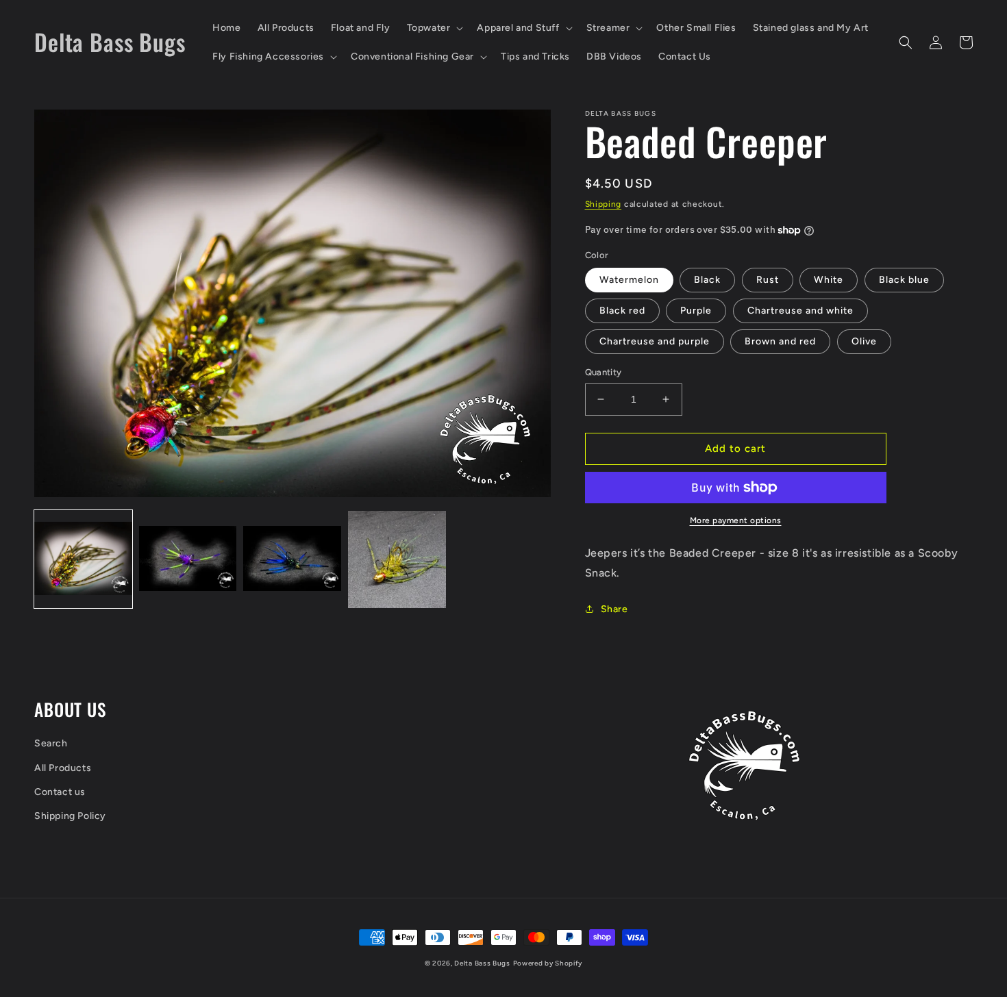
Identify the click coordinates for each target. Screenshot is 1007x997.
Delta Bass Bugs (482, 963)
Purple (696, 310)
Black (707, 280)
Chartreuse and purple (654, 341)
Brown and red (780, 341)
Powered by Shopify (548, 963)
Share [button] (614, 609)
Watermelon (629, 280)
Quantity (603, 372)
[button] (434, 28)
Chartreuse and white (800, 310)
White (828, 280)
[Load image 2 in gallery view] (188, 560)
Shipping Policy (70, 816)
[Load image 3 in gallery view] (292, 560)
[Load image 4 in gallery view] (397, 560)
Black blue (904, 280)
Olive (864, 341)
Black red (622, 310)
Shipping (603, 204)
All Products (62, 768)
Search (51, 743)
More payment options (736, 520)
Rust (767, 280)
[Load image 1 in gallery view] (83, 560)
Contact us (60, 792)
